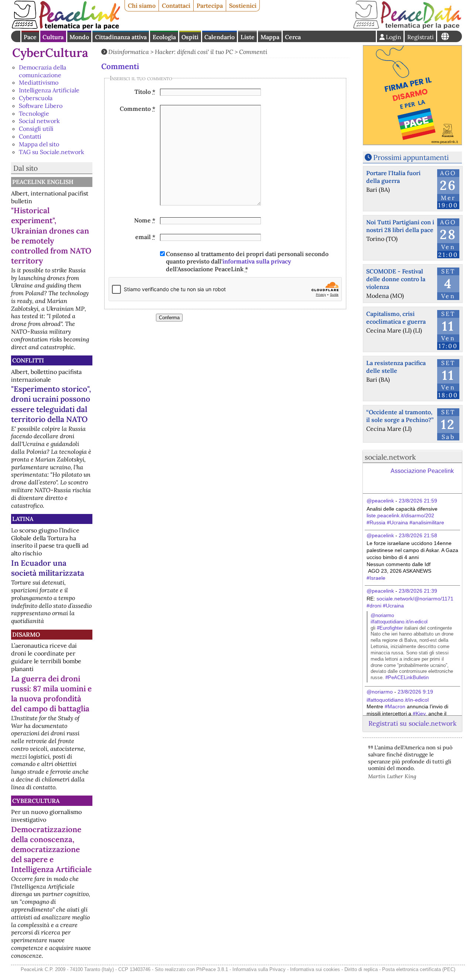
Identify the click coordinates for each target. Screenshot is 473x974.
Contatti (30, 136)
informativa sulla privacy (256, 261)
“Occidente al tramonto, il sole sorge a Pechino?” (399, 415)
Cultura (53, 37)
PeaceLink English (43, 181)
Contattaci (176, 5)
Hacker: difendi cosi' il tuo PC (194, 51)
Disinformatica (128, 51)
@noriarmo (382, 615)
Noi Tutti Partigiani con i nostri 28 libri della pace (400, 226)
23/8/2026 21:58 (418, 535)
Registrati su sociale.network (412, 723)
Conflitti (28, 360)
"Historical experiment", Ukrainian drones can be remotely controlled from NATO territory (51, 235)
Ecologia (164, 37)
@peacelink (380, 501)
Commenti (253, 51)
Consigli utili (36, 128)
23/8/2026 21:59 (418, 501)
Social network (39, 121)
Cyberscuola (35, 98)
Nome (144, 220)
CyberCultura (50, 52)
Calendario (219, 37)
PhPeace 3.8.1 (212, 969)
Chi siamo (142, 5)
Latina (22, 518)
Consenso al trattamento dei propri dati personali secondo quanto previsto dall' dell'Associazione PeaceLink (247, 261)
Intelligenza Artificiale (49, 90)
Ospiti (189, 37)
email (145, 237)
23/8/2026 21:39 (418, 591)
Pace (30, 37)
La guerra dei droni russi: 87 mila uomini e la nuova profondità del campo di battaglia (51, 694)
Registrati (420, 37)
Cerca (293, 37)
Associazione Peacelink (422, 471)
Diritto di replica (361, 969)
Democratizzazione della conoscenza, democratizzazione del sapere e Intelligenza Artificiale (51, 849)
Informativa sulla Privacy (259, 969)
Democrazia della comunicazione (42, 71)
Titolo (145, 91)
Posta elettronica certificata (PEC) (418, 969)
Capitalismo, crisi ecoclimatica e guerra (396, 317)
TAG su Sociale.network (51, 152)
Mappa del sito (39, 144)
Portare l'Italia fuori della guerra (393, 176)
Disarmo (26, 634)
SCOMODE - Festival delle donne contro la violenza (395, 279)
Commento (137, 108)
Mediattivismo (38, 82)
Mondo (79, 37)
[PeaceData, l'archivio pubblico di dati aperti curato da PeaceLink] (407, 27)
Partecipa (210, 5)
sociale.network (390, 457)
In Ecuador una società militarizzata (47, 568)
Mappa (270, 37)
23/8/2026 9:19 (415, 692)
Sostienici (242, 5)
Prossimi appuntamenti (411, 157)
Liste (248, 37)
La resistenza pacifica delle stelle (396, 366)
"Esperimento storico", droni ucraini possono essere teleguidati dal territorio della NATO (51, 404)
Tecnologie (34, 113)
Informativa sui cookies (315, 969)
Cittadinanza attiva (121, 37)
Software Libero (40, 105)
